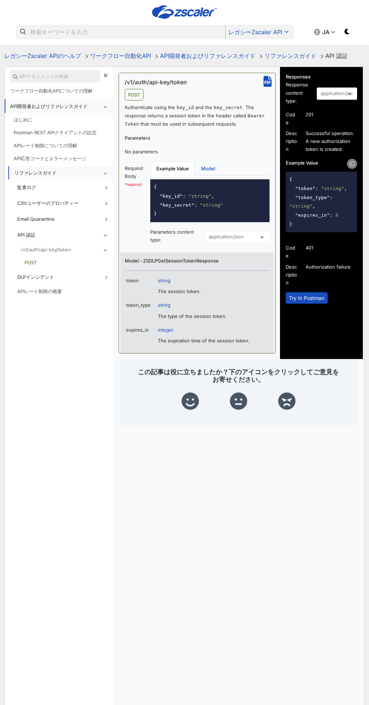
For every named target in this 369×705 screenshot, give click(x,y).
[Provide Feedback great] (190, 401)
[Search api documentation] (15, 76)
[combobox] (121, 32)
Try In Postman (306, 298)
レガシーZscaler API (255, 32)
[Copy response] (352, 164)
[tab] (172, 168)
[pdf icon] (267, 81)
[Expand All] (107, 75)
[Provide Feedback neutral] (238, 401)
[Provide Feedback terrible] (286, 401)
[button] (59, 106)
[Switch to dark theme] (347, 33)
